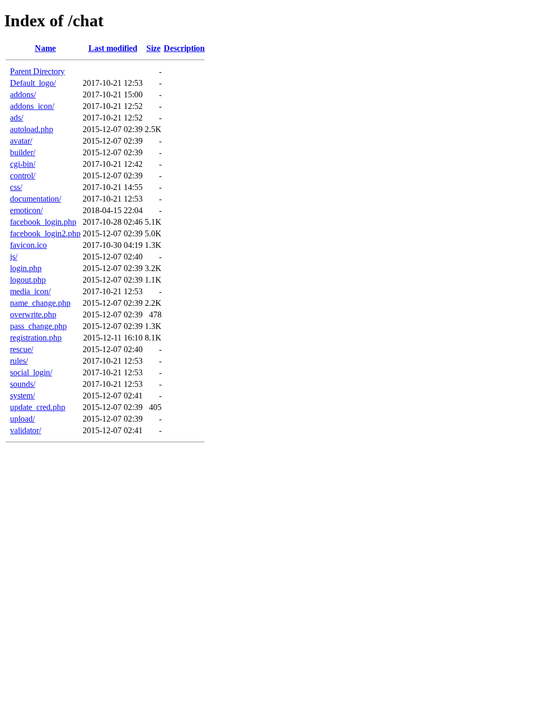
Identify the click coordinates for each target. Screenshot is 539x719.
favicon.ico (28, 245)
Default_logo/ (33, 82)
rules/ (19, 360)
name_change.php (40, 302)
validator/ (25, 430)
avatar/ (21, 140)
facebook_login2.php (45, 233)
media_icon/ (30, 291)
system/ (22, 395)
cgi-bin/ (22, 163)
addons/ (23, 94)
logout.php (28, 279)
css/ (16, 187)
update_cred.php (37, 407)
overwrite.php (33, 314)
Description (184, 48)
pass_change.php (38, 326)
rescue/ (21, 349)
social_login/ (31, 372)
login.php (26, 268)
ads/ (16, 117)
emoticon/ (26, 210)
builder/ (22, 152)
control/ (22, 175)
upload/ (22, 418)
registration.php (36, 337)
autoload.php (31, 129)
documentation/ (35, 198)
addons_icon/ (32, 106)
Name (45, 48)
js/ (13, 256)
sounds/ (22, 384)
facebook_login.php (43, 221)
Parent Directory (37, 71)
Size (153, 48)
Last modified (112, 48)
